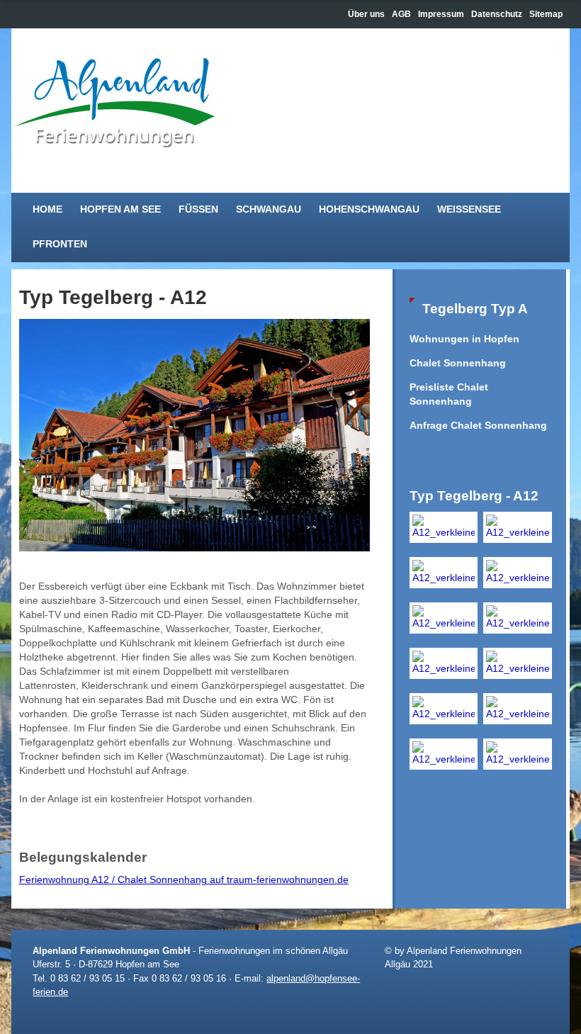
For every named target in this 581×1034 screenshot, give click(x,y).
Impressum (441, 14)
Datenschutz (496, 14)
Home (47, 209)
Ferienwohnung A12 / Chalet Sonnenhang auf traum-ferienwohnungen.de (184, 880)
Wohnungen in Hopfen (464, 339)
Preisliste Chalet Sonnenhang (449, 394)
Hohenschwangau (369, 209)
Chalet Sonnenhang (458, 363)
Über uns (366, 14)
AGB (401, 14)
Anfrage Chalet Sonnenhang (478, 425)
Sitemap (546, 14)
